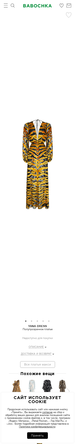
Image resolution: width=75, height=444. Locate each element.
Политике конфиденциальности (37, 426)
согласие (47, 412)
